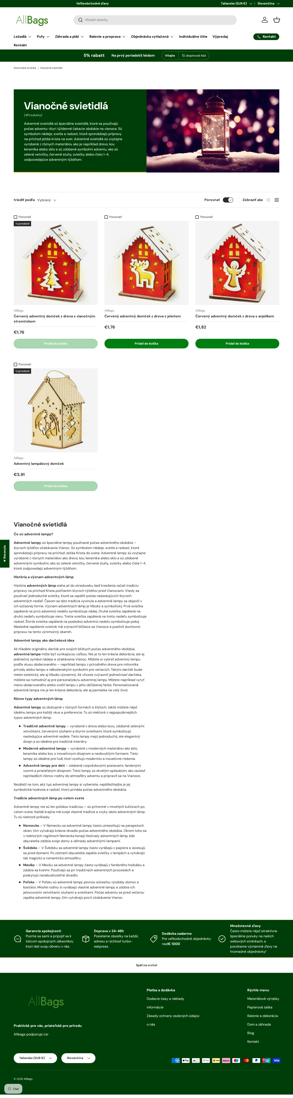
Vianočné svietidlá (51, 68)
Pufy (41, 36)
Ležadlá (20, 36)
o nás (151, 1024)
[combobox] (155, 20)
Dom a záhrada (259, 1024)
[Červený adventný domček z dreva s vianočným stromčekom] (56, 263)
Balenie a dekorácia (262, 1016)
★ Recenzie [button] (4, 553)
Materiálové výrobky (263, 998)
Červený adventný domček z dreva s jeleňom (142, 316)
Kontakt (20, 45)
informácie (155, 1007)
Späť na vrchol (146, 965)
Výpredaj (220, 36)
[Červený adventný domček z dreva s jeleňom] (146, 263)
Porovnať (212, 200)
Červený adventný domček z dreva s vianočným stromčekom (54, 319)
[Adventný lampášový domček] (56, 410)
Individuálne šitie (193, 36)
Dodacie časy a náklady (165, 998)
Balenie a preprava (105, 36)
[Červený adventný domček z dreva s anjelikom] (237, 263)
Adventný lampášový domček (39, 463)
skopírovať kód (196, 55)
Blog (250, 1033)
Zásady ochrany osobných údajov (173, 1016)
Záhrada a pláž (67, 36)
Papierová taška (259, 1007)
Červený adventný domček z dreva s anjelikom (234, 316)
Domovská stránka (25, 68)
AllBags (28, 1079)
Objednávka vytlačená (150, 36)
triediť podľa (24, 200)
